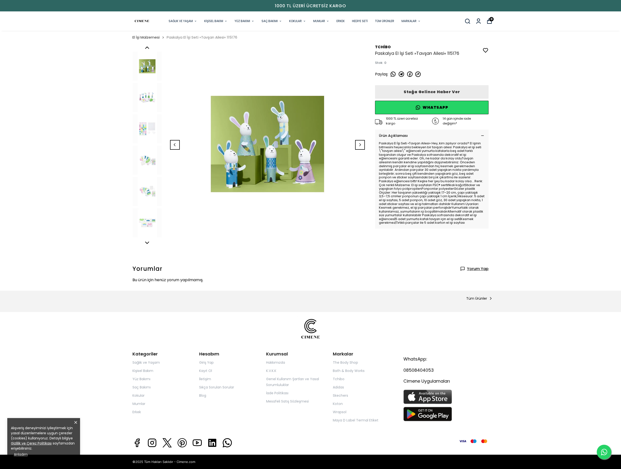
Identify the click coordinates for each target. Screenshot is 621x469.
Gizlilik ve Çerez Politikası (31, 443)
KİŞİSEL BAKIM (213, 21)
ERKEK (340, 21)
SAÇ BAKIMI (269, 21)
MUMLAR (319, 21)
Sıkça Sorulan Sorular (216, 387)
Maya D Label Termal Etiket (355, 420)
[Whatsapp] (227, 442)
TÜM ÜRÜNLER (384, 21)
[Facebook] (137, 442)
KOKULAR (295, 21)
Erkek (136, 412)
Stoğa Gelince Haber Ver (432, 92)
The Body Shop (345, 362)
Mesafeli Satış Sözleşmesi (287, 401)
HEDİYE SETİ (360, 21)
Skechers (340, 395)
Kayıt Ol (205, 370)
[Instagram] (152, 442)
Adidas (338, 387)
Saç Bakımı (141, 387)
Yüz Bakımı (141, 379)
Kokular (138, 395)
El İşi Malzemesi (146, 37)
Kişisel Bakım (142, 370)
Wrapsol (339, 412)
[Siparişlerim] (478, 21)
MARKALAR (409, 21)
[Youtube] (197, 442)
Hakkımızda (275, 362)
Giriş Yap (206, 362)
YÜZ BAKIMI (242, 21)
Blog (202, 395)
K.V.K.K (271, 370)
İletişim (205, 379)
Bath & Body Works (349, 370)
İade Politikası (277, 393)
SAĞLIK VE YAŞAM (181, 21)
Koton (338, 403)
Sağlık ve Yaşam (146, 362)
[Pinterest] (182, 442)
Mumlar (138, 403)
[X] (167, 442)
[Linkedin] (212, 442)
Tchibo (338, 379)
